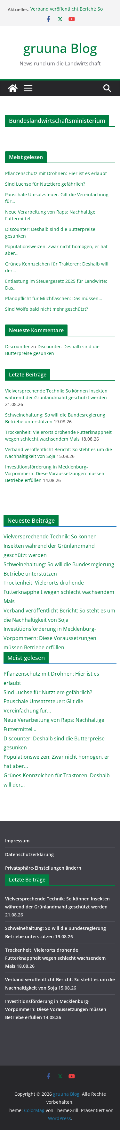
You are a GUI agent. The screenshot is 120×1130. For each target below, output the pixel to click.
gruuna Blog (60, 48)
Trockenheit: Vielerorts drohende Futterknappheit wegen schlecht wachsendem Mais (59, 592)
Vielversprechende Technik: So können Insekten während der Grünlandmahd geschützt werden (50, 546)
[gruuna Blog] (12, 88)
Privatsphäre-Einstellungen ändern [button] (43, 868)
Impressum (17, 841)
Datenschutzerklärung (29, 854)
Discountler (17, 346)
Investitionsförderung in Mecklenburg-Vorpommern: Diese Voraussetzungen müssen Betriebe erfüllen (54, 473)
